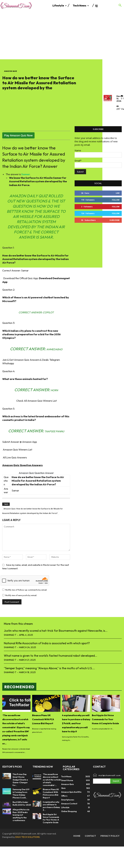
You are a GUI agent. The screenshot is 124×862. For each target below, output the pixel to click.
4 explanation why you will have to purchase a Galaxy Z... (51, 806)
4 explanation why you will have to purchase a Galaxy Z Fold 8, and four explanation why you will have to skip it (76, 723)
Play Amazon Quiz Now (18, 135)
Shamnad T (10, 634)
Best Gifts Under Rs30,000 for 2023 (22, 803)
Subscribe (114, 220)
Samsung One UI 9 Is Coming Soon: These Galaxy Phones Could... (21, 793)
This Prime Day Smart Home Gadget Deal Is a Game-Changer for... (20, 779)
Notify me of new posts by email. (21, 595)
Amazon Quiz (10, 71)
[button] (120, 5)
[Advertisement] (62, 35)
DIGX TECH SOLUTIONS (27, 837)
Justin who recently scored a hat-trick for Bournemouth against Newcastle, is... (56, 630)
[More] (119, 116)
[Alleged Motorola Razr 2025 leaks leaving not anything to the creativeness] (6, 811)
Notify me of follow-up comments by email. (26, 589)
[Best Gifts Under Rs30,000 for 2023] (6, 804)
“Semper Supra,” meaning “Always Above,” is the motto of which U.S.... (49, 668)
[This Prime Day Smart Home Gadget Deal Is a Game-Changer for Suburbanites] (6, 776)
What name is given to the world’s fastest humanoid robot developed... (50, 655)
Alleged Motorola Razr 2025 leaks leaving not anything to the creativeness (21, 815)
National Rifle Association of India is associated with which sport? (47, 643)
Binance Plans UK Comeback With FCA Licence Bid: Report (43, 719)
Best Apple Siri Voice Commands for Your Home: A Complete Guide (105, 719)
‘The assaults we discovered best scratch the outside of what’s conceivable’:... (52, 779)
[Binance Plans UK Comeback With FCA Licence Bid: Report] (46, 703)
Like (117, 193)
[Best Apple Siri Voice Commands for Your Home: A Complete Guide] (106, 703)
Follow (115, 200)
